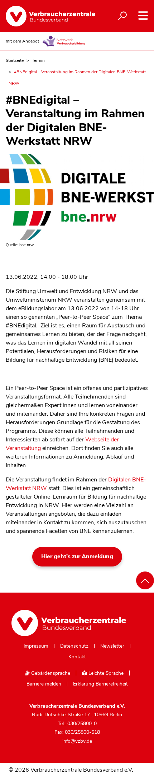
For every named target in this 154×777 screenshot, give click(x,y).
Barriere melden (44, 684)
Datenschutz (74, 646)
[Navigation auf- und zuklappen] (143, 15)
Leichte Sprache (105, 673)
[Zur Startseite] (46, 16)
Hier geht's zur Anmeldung (77, 556)
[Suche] (122, 16)
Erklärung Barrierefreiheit (100, 684)
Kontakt (77, 656)
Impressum (36, 646)
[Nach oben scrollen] (145, 580)
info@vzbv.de (77, 741)
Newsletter (112, 646)
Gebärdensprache (50, 673)
